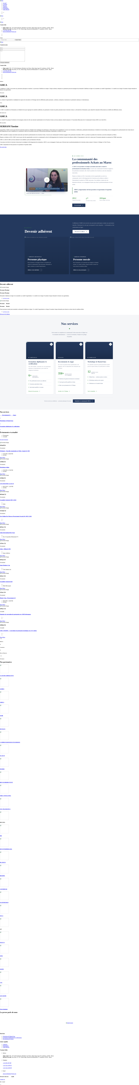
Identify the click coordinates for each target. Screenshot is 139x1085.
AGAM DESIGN (4, 902)
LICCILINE (3, 995)
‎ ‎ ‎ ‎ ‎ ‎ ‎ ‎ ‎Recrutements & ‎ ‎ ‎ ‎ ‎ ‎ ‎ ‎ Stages (8, 415)
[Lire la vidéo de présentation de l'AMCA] (47, 180)
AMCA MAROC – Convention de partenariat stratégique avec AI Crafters (18, 630)
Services (5, 5)
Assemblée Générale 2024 (6, 581)
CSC (1, 982)
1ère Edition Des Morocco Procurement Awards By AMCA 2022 (16, 516)
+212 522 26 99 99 (7, 1068)
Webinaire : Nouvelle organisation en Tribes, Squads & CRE (15, 451)
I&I (1, 835)
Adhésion (5, 7)
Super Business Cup (5, 565)
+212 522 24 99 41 (7, 1065)
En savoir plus (77, 205)
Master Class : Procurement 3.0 (7, 598)
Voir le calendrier (91, 391)
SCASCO (2, 755)
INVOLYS (2, 729)
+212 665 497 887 (7, 30)
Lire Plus (6, 298)
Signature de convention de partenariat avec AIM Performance (15, 614)
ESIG (1, 955)
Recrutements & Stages (8, 1039)
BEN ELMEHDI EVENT (6, 782)
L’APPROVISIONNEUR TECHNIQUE (10, 742)
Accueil (4, 3)
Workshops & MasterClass (6, 420)
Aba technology (4, 1009)
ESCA (1, 915)
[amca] (1, 0)
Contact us (2, 1079)
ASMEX (2, 689)
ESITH (2, 969)
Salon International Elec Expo (7, 532)
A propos (5, 4)
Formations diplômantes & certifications (10, 426)
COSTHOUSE (3, 889)
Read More (2, 457)
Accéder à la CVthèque (63, 391)
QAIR (1, 715)
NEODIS (2, 769)
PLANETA (3, 862)
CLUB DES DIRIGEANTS (7, 675)
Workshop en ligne (4, 467)
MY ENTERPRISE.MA (6, 849)
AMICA (2, 702)
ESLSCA (2, 942)
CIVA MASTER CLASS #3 (7, 483)
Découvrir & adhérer (80, 231)
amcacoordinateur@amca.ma (9, 31)
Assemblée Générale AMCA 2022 (8, 500)
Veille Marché (6, 9)
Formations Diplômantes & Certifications (12, 1037)
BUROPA (2, 875)
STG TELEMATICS (5, 809)
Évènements (5, 8)
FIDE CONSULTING (5, 795)
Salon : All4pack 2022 (5, 549)
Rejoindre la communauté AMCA (83, 401)
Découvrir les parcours (33, 391)
